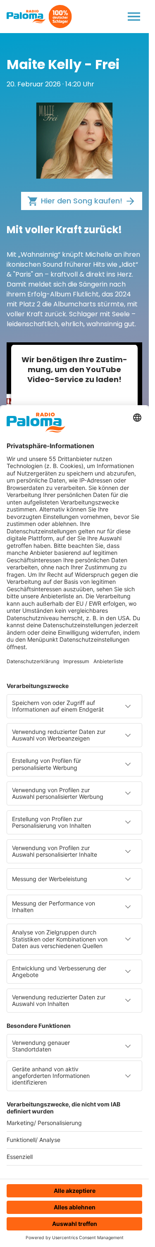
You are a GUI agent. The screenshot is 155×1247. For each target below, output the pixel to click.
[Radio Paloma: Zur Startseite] (26, 16)
